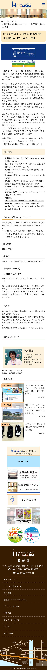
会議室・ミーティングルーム (15, 600)
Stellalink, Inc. (33, 668)
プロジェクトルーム (12, 606)
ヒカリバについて (11, 579)
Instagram (28, 560)
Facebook (19, 560)
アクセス (7, 626)
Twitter (23, 560)
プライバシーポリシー (12, 620)
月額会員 (7, 593)
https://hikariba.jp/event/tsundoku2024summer (24, 200)
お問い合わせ (9, 633)
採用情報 (7, 613)
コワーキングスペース (12, 586)
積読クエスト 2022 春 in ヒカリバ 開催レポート (23, 144)
